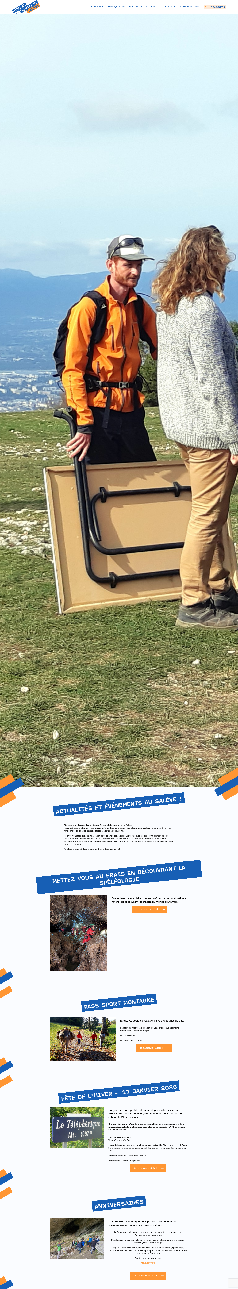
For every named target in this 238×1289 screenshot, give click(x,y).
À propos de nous (189, 7)
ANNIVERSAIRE (148, 1263)
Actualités (169, 7)
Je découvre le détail (147, 909)
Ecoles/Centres (116, 7)
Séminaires (97, 7)
